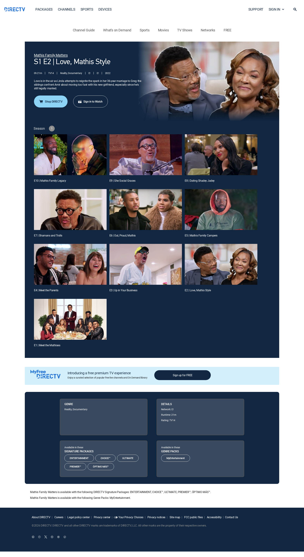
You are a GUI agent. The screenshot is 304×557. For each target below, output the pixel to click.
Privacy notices (156, 517)
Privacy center (101, 517)
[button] (295, 9)
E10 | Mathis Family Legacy (50, 181)
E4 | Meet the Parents (46, 290)
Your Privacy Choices (130, 517)
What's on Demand (117, 30)
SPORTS (87, 9)
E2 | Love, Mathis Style (198, 290)
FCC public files (193, 517)
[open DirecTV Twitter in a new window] (45, 536)
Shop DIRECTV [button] (53, 101)
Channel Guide (84, 30)
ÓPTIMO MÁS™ (101, 466)
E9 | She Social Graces (122, 181)
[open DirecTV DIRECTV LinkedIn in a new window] (33, 536)
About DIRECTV (41, 517)
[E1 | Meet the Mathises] (70, 319)
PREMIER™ (75, 466)
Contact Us (231, 517)
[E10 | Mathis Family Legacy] (70, 154)
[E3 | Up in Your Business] (145, 264)
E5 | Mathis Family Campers (201, 235)
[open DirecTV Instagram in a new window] (52, 536)
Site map (174, 517)
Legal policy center (78, 517)
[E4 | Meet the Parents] (70, 264)
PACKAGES (44, 9)
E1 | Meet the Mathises (47, 345)
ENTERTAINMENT (79, 458)
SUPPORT (255, 9)
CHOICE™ (105, 458)
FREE (227, 30)
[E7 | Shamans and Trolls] (70, 209)
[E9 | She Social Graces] (145, 154)
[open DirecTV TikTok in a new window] (64, 536)
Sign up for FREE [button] (182, 375)
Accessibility (214, 517)
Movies (163, 30)
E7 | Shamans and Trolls (48, 235)
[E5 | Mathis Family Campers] (221, 209)
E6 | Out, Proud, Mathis (122, 235)
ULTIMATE (127, 458)
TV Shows (184, 30)
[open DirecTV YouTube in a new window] (58, 536)
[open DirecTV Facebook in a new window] (39, 536)
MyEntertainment (175, 458)
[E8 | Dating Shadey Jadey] (221, 154)
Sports (145, 30)
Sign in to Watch (92, 101)
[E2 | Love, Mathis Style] (221, 264)
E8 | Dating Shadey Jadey (199, 181)
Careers (58, 517)
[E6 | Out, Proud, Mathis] (145, 209)
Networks (208, 30)
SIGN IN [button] (274, 9)
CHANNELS (66, 9)
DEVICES (105, 9)
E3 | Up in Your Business (123, 290)
